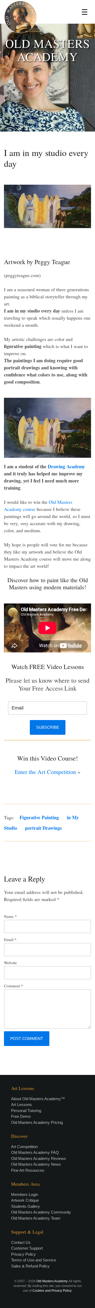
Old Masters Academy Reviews (38, 1158)
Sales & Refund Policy (30, 1266)
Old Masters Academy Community (41, 1212)
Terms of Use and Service (33, 1260)
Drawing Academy (66, 466)
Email (10, 939)
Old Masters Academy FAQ (35, 1152)
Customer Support (27, 1248)
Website (10, 962)
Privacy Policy (23, 1254)
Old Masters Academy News (36, 1164)
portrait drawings (43, 827)
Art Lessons (21, 1104)
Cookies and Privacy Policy (51, 1290)
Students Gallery (25, 1206)
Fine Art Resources (27, 1170)
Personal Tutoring (26, 1110)
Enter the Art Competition (45, 772)
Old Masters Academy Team (35, 1218)
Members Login (24, 1194)
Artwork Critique (25, 1200)
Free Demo (21, 1116)
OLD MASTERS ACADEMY (47, 50)
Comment (13, 985)
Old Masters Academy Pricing (37, 1122)
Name (10, 916)
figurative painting (39, 817)
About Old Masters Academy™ (38, 1098)
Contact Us (21, 1242)
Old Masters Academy (51, 1281)
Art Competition (24, 1146)
